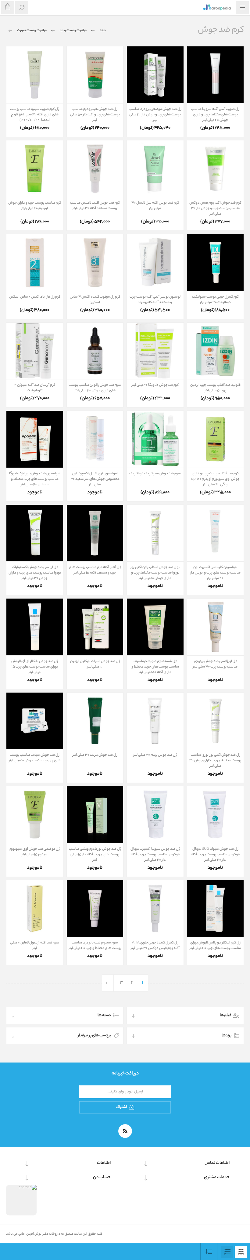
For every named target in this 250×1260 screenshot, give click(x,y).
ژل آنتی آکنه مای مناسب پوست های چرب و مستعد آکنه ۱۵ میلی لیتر (95, 570)
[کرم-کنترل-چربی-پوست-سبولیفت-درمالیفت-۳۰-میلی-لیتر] (215, 262)
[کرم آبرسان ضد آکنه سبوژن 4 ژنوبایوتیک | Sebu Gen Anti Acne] (34, 351)
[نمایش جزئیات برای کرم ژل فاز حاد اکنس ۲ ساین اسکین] (34, 262)
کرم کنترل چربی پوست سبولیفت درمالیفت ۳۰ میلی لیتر (215, 299)
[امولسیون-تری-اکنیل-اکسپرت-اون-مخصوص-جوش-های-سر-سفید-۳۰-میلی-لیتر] (95, 439)
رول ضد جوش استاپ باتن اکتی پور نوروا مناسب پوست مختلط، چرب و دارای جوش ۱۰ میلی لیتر (155, 573)
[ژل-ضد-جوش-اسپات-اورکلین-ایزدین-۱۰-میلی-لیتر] (95, 627)
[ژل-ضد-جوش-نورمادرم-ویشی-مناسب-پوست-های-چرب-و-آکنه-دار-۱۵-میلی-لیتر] (95, 814)
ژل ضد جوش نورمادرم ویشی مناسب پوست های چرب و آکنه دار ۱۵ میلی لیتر (95, 854)
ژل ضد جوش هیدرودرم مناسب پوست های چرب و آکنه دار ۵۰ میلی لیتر (95, 115)
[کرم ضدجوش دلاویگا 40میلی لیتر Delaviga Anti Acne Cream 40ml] (155, 351)
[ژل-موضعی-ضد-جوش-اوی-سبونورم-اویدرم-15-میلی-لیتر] (34, 814)
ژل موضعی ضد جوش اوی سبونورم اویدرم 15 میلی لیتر (34, 851)
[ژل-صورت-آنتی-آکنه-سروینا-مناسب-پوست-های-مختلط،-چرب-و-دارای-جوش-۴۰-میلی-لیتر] (215, 74)
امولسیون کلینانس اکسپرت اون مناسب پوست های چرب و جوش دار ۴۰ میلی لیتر (215, 573)
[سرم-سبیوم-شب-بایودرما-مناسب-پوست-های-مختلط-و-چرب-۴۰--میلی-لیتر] (95, 908)
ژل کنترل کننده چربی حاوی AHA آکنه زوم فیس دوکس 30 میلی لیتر (155, 945)
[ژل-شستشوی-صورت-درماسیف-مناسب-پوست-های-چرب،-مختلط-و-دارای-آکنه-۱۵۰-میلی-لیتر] (155, 627)
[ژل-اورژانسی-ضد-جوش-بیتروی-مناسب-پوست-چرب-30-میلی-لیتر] (215, 627)
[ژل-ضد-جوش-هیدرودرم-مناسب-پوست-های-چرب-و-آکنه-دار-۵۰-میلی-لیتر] (95, 74)
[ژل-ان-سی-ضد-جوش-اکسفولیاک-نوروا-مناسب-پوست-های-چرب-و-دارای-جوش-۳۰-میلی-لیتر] (34, 533)
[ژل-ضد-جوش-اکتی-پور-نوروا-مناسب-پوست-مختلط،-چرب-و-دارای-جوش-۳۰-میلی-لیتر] (215, 721)
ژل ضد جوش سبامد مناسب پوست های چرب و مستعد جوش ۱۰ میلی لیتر (34, 757)
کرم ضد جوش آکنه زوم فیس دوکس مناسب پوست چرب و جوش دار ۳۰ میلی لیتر (215, 208)
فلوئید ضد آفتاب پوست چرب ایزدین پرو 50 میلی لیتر (215, 387)
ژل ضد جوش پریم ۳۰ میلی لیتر (155, 755)
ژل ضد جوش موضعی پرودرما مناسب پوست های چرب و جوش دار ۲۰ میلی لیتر (155, 115)
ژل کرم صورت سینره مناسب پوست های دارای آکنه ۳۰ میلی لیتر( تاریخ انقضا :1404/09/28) (34, 115)
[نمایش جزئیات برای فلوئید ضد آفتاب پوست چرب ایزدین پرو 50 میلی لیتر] (215, 351)
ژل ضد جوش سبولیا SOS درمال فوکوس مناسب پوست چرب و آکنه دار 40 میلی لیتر (215, 854)
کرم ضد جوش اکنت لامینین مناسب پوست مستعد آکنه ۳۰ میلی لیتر (95, 205)
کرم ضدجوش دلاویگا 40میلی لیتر (155, 385)
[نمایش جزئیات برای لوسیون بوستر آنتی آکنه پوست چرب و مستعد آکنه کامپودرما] (155, 262)
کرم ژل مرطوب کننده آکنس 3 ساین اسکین (95, 299)
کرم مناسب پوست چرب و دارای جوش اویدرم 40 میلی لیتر (34, 205)
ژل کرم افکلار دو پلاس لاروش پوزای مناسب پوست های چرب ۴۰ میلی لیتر (215, 945)
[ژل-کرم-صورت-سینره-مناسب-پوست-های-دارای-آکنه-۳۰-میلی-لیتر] (34, 74)
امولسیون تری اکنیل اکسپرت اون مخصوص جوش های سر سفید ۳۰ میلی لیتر (95, 479)
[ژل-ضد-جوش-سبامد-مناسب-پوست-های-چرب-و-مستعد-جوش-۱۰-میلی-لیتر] (34, 721)
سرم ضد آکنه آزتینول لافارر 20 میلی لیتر (34, 945)
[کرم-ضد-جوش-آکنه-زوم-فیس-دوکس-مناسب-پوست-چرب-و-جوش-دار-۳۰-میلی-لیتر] (215, 168)
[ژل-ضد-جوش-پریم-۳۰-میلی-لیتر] (155, 721)
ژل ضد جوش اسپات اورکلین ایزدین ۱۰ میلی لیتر (95, 664)
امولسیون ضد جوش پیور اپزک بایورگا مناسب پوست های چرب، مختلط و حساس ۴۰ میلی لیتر (34, 479)
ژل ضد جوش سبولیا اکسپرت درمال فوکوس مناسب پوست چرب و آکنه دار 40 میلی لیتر (155, 854)
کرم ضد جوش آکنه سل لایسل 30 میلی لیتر (155, 205)
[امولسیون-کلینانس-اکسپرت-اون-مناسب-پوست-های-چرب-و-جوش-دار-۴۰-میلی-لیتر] (215, 533)
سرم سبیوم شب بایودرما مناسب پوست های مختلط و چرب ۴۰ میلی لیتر (95, 945)
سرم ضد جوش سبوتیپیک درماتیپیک (155, 473)
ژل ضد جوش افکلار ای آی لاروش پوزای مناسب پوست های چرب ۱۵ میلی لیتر (34, 667)
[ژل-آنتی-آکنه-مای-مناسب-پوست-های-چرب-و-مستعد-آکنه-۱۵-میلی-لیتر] (95, 533)
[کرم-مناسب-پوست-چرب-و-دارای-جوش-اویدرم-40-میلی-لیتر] (34, 168)
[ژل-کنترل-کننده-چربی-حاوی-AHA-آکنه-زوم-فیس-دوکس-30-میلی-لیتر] (155, 908)
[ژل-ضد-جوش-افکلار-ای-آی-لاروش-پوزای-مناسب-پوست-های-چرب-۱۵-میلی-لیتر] (34, 627)
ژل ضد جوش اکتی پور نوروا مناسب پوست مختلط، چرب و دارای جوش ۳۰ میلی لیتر (215, 760)
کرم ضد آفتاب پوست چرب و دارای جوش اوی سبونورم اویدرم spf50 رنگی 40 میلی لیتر (215, 479)
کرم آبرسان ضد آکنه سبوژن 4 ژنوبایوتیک (34, 387)
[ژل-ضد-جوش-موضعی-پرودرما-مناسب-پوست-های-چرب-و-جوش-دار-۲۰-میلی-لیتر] (155, 74)
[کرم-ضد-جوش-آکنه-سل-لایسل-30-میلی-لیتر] (155, 168)
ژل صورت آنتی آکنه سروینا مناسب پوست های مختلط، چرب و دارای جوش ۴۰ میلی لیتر (215, 115)
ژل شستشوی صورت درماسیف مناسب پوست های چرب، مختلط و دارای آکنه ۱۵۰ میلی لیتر (155, 667)
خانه (103, 30)
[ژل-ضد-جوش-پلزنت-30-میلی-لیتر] (95, 721)
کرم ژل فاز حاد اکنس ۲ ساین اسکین (34, 297)
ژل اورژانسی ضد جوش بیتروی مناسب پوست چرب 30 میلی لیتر (215, 664)
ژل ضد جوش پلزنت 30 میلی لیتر (95, 755)
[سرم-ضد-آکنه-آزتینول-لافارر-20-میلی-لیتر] (34, 908)
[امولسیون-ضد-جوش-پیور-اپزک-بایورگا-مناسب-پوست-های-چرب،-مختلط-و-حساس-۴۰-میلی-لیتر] (34, 439)
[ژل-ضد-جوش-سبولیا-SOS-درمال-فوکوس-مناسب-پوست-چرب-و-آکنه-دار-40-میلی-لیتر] (215, 814)
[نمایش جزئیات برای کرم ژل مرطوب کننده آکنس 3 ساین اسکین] (95, 262)
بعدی (108, 983)
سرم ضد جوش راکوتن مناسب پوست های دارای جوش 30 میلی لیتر (95, 387)
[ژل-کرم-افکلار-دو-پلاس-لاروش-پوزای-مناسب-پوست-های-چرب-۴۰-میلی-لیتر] (215, 908)
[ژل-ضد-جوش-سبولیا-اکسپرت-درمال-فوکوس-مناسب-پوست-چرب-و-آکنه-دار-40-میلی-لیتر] (155, 814)
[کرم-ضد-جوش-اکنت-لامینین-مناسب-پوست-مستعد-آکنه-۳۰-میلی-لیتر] (95, 168)
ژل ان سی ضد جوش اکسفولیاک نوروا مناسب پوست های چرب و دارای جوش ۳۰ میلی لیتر (35, 573)
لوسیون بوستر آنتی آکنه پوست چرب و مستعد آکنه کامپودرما (155, 299)
